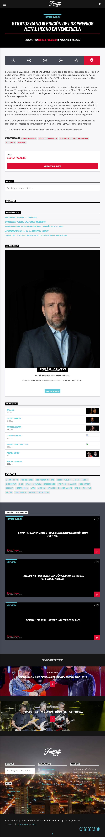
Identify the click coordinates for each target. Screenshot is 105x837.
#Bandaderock (28, 138)
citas (28, 484)
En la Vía (10, 410)
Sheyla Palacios (47, 39)
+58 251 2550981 (49, 774)
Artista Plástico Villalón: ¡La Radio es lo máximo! (27, 231)
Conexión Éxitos (14, 427)
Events (11, 795)
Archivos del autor (52, 166)
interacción (22, 488)
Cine (21, 484)
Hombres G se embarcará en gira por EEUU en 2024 (53, 712)
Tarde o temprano (14, 461)
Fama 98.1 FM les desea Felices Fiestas (21, 217)
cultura (37, 484)
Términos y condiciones (26, 824)
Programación (14, 791)
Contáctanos (13, 798)
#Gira (76, 480)
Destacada (11, 562)
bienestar (11, 484)
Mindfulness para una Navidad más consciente (25, 222)
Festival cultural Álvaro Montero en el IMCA (53, 620)
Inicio (10, 788)
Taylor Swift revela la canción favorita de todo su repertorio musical (36, 235)
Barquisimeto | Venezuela (53, 784)
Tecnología (21, 492)
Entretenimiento (52, 17)
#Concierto (12, 480)
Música (41, 488)
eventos (62, 484)
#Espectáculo (64, 480)
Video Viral (43, 492)
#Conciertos (27, 480)
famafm (21, 142)
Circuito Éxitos (76, 784)
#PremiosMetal (80, 138)
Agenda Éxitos (13, 453)
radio (78, 488)
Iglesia (9, 488)
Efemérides (49, 484)
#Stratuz (10, 142)
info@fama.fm (48, 779)
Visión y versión (14, 418)
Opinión (52, 488)
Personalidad (65, 488)
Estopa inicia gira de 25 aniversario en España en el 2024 (53, 677)
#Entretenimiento (48, 138)
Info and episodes (52, 391)
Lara (33, 488)
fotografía (84, 484)
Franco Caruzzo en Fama (17, 444)
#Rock (84, 480)
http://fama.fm (48, 770)
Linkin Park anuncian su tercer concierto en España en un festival (34, 226)
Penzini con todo (14, 435)
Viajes (32, 492)
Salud (9, 492)
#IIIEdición (65, 138)
